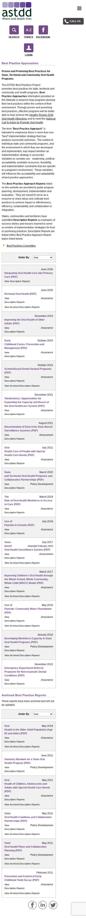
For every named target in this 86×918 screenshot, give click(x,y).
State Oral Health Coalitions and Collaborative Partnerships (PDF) (28, 817)
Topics (28, 37)
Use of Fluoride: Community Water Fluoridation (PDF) (28, 609)
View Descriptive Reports (17, 281)
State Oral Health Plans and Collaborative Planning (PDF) (25, 847)
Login (29, 55)
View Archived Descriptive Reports (22, 307)
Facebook (43, 37)
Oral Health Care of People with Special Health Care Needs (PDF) (24, 451)
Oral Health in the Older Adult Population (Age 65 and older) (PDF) (28, 729)
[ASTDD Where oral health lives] (17, 11)
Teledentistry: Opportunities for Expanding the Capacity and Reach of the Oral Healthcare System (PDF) (26, 402)
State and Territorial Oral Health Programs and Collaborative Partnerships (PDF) (28, 476)
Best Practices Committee (21, 245)
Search (14, 37)
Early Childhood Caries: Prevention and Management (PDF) (24, 344)
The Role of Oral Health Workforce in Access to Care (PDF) (28, 500)
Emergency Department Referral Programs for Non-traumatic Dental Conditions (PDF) (25, 672)
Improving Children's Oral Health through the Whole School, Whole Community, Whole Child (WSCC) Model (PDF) (28, 579)
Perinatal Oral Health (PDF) (20, 293)
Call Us (75, 21)
